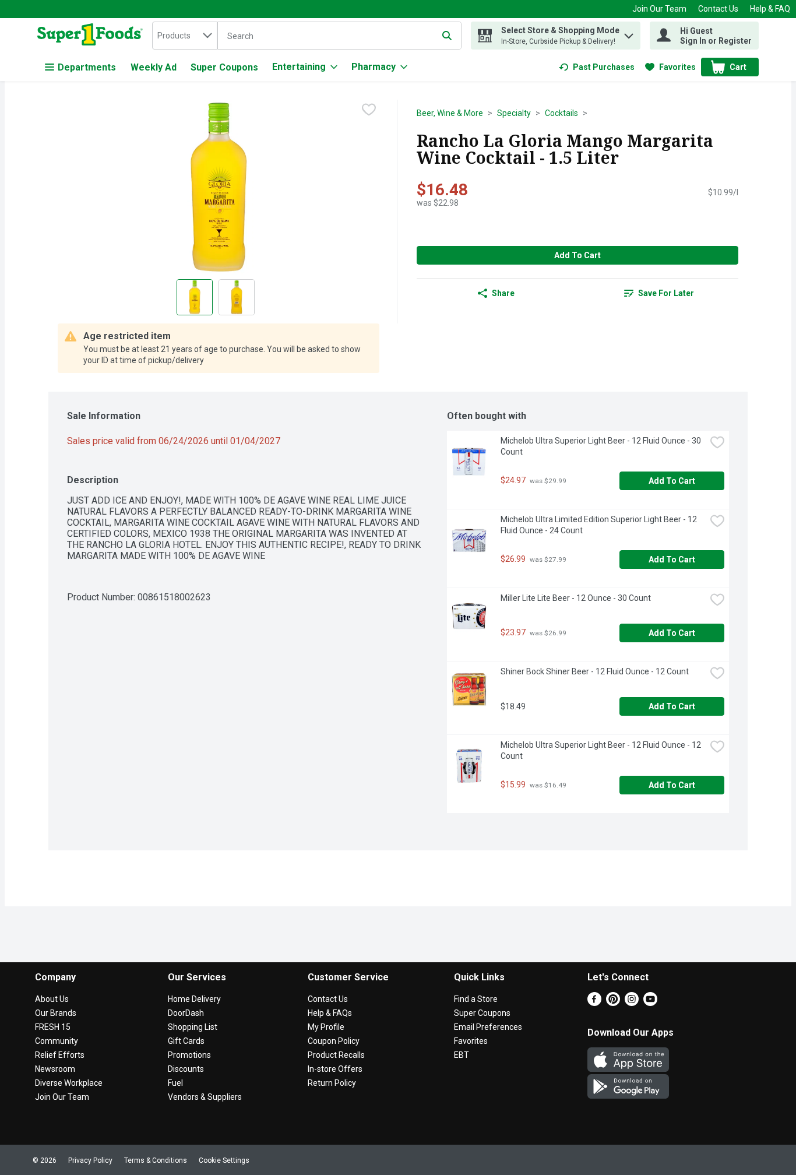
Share (503, 293)
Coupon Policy (334, 1041)
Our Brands (55, 1013)
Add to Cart (577, 255)
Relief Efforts (59, 1055)
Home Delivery (194, 999)
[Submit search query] (447, 35)
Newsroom (55, 1069)
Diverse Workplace (69, 1083)
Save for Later (666, 293)
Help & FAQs (330, 1013)
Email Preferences (488, 1027)
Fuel (175, 1083)
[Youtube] (650, 1002)
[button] (628, 32)
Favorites (471, 1041)
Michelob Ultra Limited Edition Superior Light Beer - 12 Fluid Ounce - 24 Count (600, 525)
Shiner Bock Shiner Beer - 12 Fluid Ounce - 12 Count (595, 671)
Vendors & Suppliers (205, 1097)
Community (56, 1041)
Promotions (189, 1055)
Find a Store (476, 999)
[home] (92, 35)
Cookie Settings (224, 1160)
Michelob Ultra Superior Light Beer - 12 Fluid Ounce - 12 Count (602, 750)
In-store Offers (335, 1069)
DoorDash (186, 1013)
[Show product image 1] (195, 297)
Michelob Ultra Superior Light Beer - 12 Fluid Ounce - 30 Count (602, 446)
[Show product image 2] (237, 297)
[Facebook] (594, 1002)
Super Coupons (224, 67)
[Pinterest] (613, 1002)
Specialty (514, 113)
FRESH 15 (53, 1027)
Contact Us (718, 8)
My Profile (326, 1027)
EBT (461, 1055)
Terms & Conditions (155, 1160)
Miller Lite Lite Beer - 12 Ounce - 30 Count (576, 598)
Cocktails (561, 113)
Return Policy (332, 1083)
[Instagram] (632, 1002)
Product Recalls (336, 1055)
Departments (87, 67)
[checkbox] (369, 110)
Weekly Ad (154, 67)
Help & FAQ (770, 8)
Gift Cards (186, 1041)
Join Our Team (659, 8)
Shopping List (192, 1027)
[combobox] (184, 36)
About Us (52, 999)
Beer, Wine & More (450, 113)
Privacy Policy (90, 1160)
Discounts (186, 1069)
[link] (597, 67)
